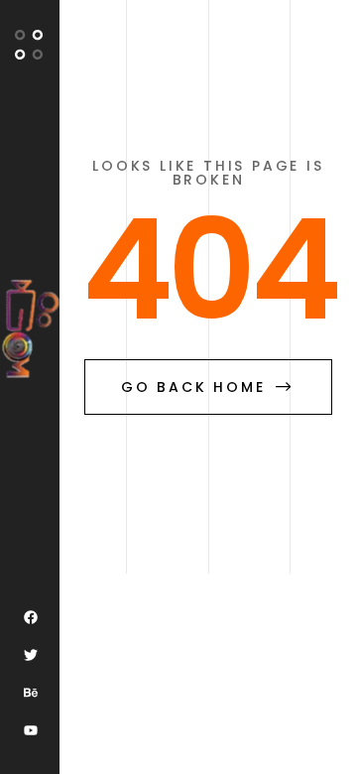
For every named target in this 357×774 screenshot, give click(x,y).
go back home (193, 387)
